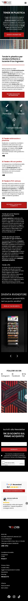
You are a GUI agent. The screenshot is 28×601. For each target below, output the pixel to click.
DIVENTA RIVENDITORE (14, 35)
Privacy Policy (22, 457)
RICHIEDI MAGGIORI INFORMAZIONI (13, 94)
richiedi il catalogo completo (12, 259)
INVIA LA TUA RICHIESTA (12, 306)
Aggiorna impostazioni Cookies (10, 570)
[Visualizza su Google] (4, 499)
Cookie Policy (5, 567)
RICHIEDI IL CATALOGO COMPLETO (14, 205)
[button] (1, 503)
